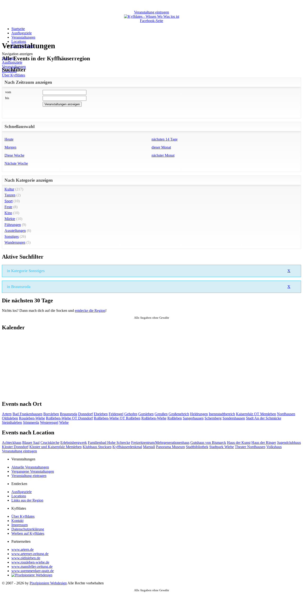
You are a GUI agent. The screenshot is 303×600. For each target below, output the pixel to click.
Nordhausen (286, 414)
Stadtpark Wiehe (221, 447)
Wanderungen (14, 242)
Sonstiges (11, 236)
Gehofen (130, 414)
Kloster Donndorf (15, 447)
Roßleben (174, 418)
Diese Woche (14, 155)
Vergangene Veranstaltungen (32, 471)
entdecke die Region (90, 311)
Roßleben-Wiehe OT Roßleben (117, 418)
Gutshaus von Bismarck (208, 443)
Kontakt (17, 521)
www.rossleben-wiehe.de (30, 562)
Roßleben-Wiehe (153, 418)
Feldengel (116, 414)
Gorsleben (146, 414)
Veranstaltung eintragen (19, 451)
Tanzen (9, 195)
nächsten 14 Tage (165, 139)
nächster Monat (163, 155)
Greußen (161, 414)
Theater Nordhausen (250, 447)
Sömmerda (31, 422)
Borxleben (51, 414)
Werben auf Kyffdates (27, 533)
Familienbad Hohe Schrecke (109, 443)
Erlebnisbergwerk (73, 443)
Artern (7, 414)
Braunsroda (68, 414)
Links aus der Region (27, 500)
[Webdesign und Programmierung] (31, 575)
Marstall (149, 447)
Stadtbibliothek (197, 447)
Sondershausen (234, 418)
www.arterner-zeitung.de (30, 554)
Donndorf (85, 414)
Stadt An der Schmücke (263, 418)
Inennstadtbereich (222, 414)
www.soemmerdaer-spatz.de (32, 571)
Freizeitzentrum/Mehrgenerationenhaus (160, 443)
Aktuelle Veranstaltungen (30, 467)
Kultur (9, 189)
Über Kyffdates (13, 75)
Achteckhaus (11, 443)
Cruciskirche (49, 443)
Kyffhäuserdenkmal (127, 447)
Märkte (9, 219)
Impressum (19, 525)
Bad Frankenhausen (27, 414)
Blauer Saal (31, 443)
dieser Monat (161, 147)
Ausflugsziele (21, 33)
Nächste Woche (16, 163)
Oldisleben (10, 418)
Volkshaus (274, 447)
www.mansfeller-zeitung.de (32, 567)
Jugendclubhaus (289, 443)
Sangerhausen (193, 418)
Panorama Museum (170, 447)
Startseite (18, 29)
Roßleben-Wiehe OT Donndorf (69, 418)
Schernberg (213, 418)
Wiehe (64, 422)
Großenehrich (179, 414)
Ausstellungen (15, 231)
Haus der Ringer (263, 443)
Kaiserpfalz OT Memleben (256, 414)
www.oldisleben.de (25, 558)
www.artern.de (22, 549)
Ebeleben (101, 414)
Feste (8, 207)
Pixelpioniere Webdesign (48, 583)
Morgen (10, 147)
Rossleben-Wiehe (32, 418)
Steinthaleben (12, 422)
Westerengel (49, 422)
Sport (8, 201)
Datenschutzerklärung (27, 529)
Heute (8, 139)
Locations (18, 496)
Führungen (12, 225)
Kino (8, 213)
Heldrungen (199, 414)
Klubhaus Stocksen (97, 447)
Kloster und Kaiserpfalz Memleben (55, 447)
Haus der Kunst (238, 443)
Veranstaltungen (23, 37)
